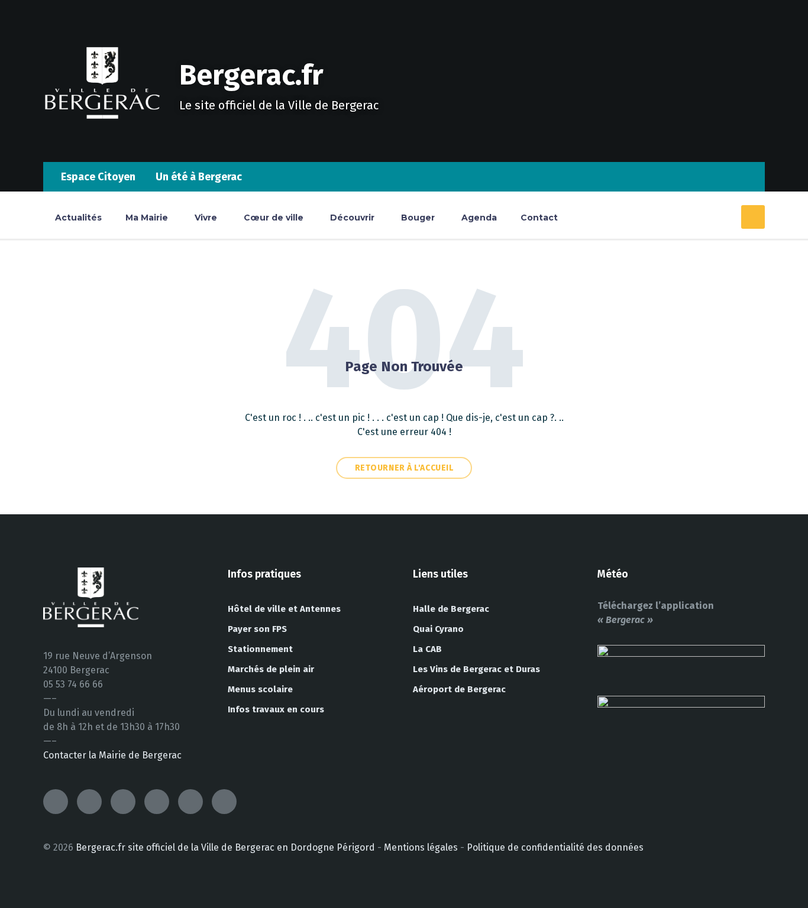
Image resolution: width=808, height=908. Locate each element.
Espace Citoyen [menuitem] (98, 176)
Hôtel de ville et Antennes (284, 609)
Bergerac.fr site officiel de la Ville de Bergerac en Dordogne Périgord (225, 847)
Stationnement (260, 649)
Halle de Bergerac (451, 609)
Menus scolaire (260, 689)
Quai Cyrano (438, 629)
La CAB (427, 649)
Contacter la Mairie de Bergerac (112, 755)
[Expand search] (753, 217)
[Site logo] (102, 138)
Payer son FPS (257, 629)
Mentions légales (421, 847)
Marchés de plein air (271, 669)
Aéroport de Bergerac (459, 689)
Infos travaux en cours (276, 709)
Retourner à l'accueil (404, 468)
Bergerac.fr (251, 75)
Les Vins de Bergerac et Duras (476, 669)
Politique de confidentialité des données (555, 847)
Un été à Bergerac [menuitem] (199, 176)
